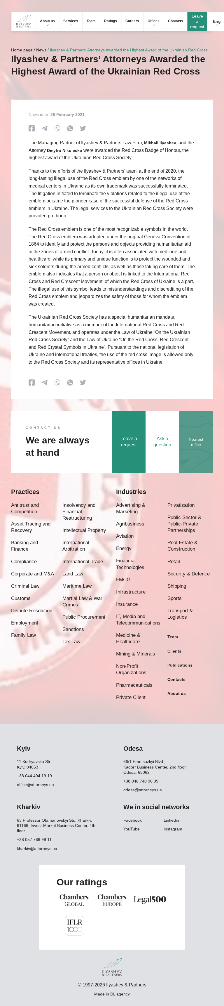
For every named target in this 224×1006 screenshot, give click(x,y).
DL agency (120, 994)
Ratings (110, 21)
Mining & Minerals (135, 654)
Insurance (127, 604)
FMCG (123, 579)
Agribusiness (130, 524)
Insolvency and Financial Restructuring (78, 511)
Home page (22, 50)
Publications (179, 665)
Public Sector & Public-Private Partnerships (184, 524)
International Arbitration (75, 546)
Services (70, 21)
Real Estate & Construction (182, 546)
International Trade (82, 561)
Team (91, 21)
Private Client (131, 697)
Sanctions (73, 629)
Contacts (175, 21)
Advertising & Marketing (130, 508)
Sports (174, 598)
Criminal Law (25, 586)
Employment (24, 623)
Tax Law (71, 641)
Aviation (125, 536)
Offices (154, 21)
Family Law (23, 635)
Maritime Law (77, 586)
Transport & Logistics (180, 614)
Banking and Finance (24, 546)
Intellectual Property (84, 530)
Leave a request (197, 21)
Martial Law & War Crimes (82, 602)
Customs (21, 598)
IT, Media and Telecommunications (138, 620)
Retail (173, 561)
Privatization (181, 505)
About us (47, 21)
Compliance (24, 561)
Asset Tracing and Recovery (30, 527)
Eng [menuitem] (217, 21)
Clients (174, 651)
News (41, 50)
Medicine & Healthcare (128, 638)
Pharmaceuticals (134, 685)
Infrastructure (131, 592)
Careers (132, 21)
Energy (124, 548)
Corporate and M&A (32, 574)
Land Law (72, 574)
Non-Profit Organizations (131, 669)
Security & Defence (188, 574)
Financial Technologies (130, 564)
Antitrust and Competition (25, 508)
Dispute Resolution (31, 610)
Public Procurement (83, 617)
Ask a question (162, 441)
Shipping (176, 586)
